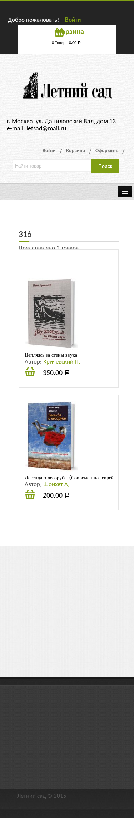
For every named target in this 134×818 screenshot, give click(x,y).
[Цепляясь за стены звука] (51, 314)
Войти (73, 20)
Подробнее (30, 495)
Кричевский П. (61, 362)
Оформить (106, 151)
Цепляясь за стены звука (51, 355)
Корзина (75, 151)
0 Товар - (66, 43)
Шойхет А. (56, 485)
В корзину (30, 376)
